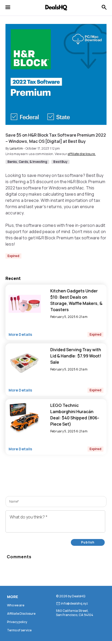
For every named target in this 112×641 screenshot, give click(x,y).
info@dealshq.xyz (74, 603)
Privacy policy (17, 622)
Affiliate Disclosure (21, 613)
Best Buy (60, 162)
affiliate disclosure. (82, 154)
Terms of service (19, 630)
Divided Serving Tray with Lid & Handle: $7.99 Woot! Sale (75, 356)
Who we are (15, 605)
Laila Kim (16, 148)
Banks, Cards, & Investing (27, 162)
